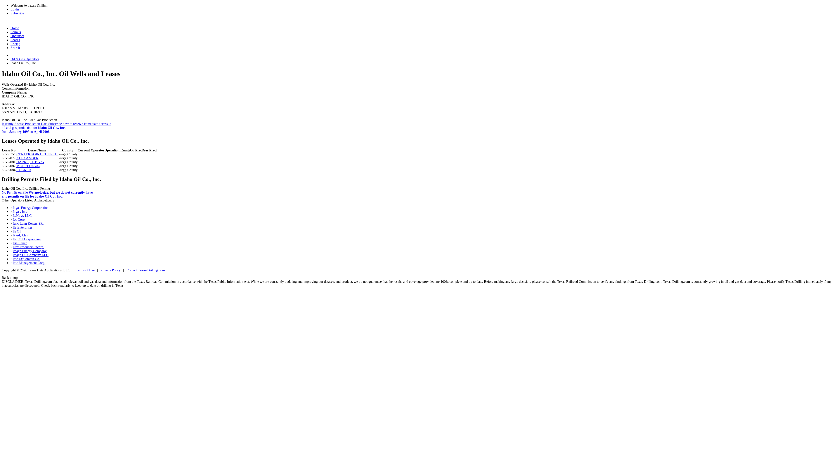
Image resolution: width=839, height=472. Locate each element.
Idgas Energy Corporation (31, 208)
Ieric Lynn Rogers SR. (28, 223)
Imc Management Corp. (29, 263)
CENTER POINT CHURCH (37, 154)
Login (14, 9)
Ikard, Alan (20, 235)
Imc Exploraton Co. (26, 259)
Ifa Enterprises (23, 227)
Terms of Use (85, 270)
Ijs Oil (17, 231)
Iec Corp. (19, 219)
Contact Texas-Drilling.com (146, 270)
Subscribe (17, 13)
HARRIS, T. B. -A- (30, 162)
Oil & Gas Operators (24, 59)
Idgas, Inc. (20, 211)
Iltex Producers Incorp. (28, 247)
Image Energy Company (30, 251)
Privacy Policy (111, 270)
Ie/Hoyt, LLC (22, 215)
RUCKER (23, 170)
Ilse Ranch (20, 243)
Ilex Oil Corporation (27, 239)
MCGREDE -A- (28, 166)
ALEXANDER (27, 158)
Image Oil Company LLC (31, 255)
